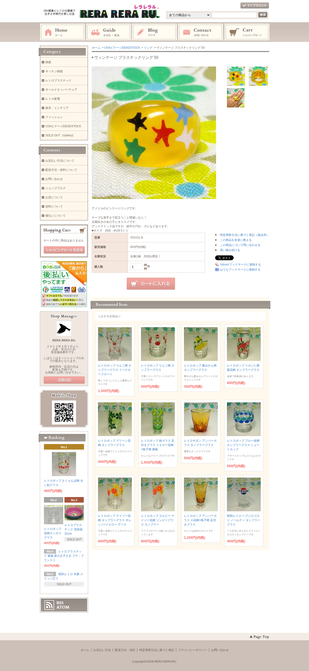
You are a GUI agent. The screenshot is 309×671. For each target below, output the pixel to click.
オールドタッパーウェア (61, 89)
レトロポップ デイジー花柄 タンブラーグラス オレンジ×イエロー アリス (114, 520)
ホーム (62, 32)
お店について (54, 197)
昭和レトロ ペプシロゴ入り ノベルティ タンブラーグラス (243, 520)
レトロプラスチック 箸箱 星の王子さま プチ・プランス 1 (64, 556)
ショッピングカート (247, 32)
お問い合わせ (201, 32)
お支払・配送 (108, 32)
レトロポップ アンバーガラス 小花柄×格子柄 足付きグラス (200, 520)
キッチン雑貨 (54, 71)
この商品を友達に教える (236, 240)
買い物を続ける (230, 250)
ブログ (154, 32)
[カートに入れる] (150, 284)
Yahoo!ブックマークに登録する (240, 264)
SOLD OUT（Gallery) (59, 135)
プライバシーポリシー (192, 650)
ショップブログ (55, 188)
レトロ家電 (52, 98)
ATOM (63, 607)
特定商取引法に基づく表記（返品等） (244, 235)
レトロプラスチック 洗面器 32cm (73, 529)
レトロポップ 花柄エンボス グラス (52, 533)
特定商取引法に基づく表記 (156, 650)
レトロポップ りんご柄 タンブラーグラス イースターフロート (114, 370)
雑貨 (48, 62)
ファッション (54, 117)
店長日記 (64, 380)
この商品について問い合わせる (240, 245)
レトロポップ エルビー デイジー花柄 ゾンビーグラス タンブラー (157, 520)
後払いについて (55, 215)
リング (148, 47)
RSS (59, 602)
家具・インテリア (57, 108)
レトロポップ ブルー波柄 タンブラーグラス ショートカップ (243, 445)
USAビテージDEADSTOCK (122, 47)
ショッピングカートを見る (64, 250)
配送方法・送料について (61, 170)
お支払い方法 (102, 650)
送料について (54, 206)
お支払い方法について (59, 160)
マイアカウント (254, 5)
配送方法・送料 (125, 650)
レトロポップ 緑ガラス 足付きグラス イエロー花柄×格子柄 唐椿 (157, 445)
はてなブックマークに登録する (240, 269)
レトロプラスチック (58, 80)
